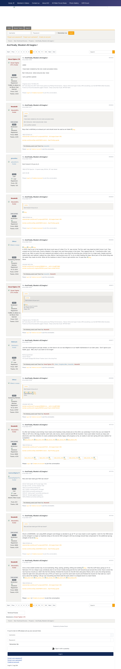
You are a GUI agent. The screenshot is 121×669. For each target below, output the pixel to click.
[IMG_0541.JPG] (39, 440)
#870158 (111, 471)
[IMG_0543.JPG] (50, 440)
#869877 (111, 340)
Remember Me (14, 644)
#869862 (111, 105)
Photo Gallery (74, 3)
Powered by (56, 626)
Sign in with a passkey (62, 648)
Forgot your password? (15, 37)
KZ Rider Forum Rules (59, 3)
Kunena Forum (64, 626)
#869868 (111, 239)
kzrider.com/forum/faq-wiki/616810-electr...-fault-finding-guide (40, 140)
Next (49, 52)
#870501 (111, 560)
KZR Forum (85, 3)
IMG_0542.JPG (29, 458)
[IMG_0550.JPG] (39, 578)
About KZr (45, 3)
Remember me (62, 33)
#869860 (111, 57)
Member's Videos (23, 3)
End (54, 52)
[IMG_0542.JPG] (28, 440)
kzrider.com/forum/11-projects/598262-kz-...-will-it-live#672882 (41, 266)
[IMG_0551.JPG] (61, 578)
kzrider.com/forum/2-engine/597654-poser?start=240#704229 (41, 268)
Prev (13, 52)
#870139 (111, 424)
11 (42, 52)
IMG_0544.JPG (74, 458)
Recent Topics (18, 28)
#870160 (111, 515)
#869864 (111, 196)
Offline (14, 75)
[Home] (13, 3)
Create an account (45, 37)
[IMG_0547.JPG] (28, 578)
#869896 (111, 378)
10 (39, 52)
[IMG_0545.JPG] (71, 440)
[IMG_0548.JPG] (71, 578)
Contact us (35, 3)
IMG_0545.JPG (89, 458)
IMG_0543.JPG (59, 458)
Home (10, 3)
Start (8, 52)
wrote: (26, 113)
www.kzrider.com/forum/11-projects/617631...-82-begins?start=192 (42, 136)
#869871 (111, 285)
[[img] (73, 129)
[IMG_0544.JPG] (60, 440)
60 (46, 52)
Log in (71, 33)
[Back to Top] (119, 667)
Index (9, 28)
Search (28, 28)
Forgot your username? (30, 37)
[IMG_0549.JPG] (50, 578)
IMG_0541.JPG (44, 458)
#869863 (111, 156)
